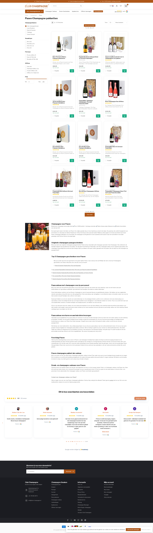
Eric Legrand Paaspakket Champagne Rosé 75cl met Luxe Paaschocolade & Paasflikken (75, 269)
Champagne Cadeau (56, 500)
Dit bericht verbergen (133, 529)
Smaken (53, 487)
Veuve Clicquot (31, 34)
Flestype (53, 489)
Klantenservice (81, 500)
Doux (29, 47)
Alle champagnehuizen (33, 26)
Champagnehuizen (56, 484)
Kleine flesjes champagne (84, 507)
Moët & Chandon (31, 30)
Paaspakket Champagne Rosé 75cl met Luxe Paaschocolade (115, 191)
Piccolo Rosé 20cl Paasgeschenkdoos (85, 147)
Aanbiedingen (54, 502)
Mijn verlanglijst (108, 492)
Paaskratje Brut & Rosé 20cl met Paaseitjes (63, 191)
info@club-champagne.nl (34, 500)
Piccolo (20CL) (31, 55)
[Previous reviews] (2, 423)
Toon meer (90, 214)
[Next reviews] (150, 423)
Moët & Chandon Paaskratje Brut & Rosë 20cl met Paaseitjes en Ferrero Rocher (73, 273)
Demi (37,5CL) (31, 57)
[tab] (66, 441)
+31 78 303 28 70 (32, 496)
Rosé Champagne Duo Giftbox (114, 101)
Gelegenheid (33, 15)
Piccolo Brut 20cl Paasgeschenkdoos (59, 147)
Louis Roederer (31, 28)
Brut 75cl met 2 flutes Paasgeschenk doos (59, 57)
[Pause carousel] (76, 444)
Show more (105, 431)
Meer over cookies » (146, 529)
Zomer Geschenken (64, 11)
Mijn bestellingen (108, 487)
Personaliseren (98, 11)
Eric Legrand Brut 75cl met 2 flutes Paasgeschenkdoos (66, 276)
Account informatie (109, 484)
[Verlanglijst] (121, 5)
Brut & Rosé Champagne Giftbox (89, 191)
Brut (29, 41)
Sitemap (80, 502)
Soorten (53, 492)
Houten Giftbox (32, 70)
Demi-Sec (30, 45)
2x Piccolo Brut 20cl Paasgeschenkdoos (59, 102)
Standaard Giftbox (33, 68)
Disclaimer (80, 489)
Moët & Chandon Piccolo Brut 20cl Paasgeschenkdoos (66, 279)
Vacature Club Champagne (84, 512)
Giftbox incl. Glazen (33, 72)
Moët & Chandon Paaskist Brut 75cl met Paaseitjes (68, 265)
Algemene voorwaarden (84, 487)
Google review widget (71, 449)
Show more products (90, 25)
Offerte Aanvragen (86, 11)
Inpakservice (75, 11)
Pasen (40, 15)
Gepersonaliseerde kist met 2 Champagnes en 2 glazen (114, 57)
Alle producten (108, 497)
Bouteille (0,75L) (32, 59)
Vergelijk (56, 70)
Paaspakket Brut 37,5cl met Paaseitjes (113, 147)
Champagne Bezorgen (83, 505)
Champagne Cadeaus (51, 11)
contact (111, 380)
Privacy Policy (81, 492)
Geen (29, 66)
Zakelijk (80, 510)
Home (26, 15)
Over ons (80, 484)
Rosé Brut (30, 43)
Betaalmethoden (82, 494)
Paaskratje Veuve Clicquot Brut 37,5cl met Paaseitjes (88, 57)
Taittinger (29, 32)
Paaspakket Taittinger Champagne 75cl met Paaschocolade (86, 102)
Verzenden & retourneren (84, 497)
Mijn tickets (107, 489)
